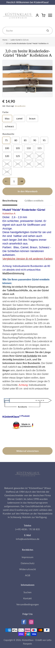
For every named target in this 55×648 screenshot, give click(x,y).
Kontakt (27, 598)
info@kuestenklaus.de (27, 538)
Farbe (5, 112)
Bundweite (8, 133)
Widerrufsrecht (27, 569)
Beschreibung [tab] (9, 200)
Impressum (27, 557)
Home (4, 40)
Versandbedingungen (27, 604)
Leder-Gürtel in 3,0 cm (20, 40)
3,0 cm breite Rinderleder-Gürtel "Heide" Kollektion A (27, 43)
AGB (27, 575)
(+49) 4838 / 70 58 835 (27, 529)
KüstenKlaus (27, 640)
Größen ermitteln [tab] (34, 200)
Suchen (27, 592)
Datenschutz (27, 563)
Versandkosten (20, 106)
